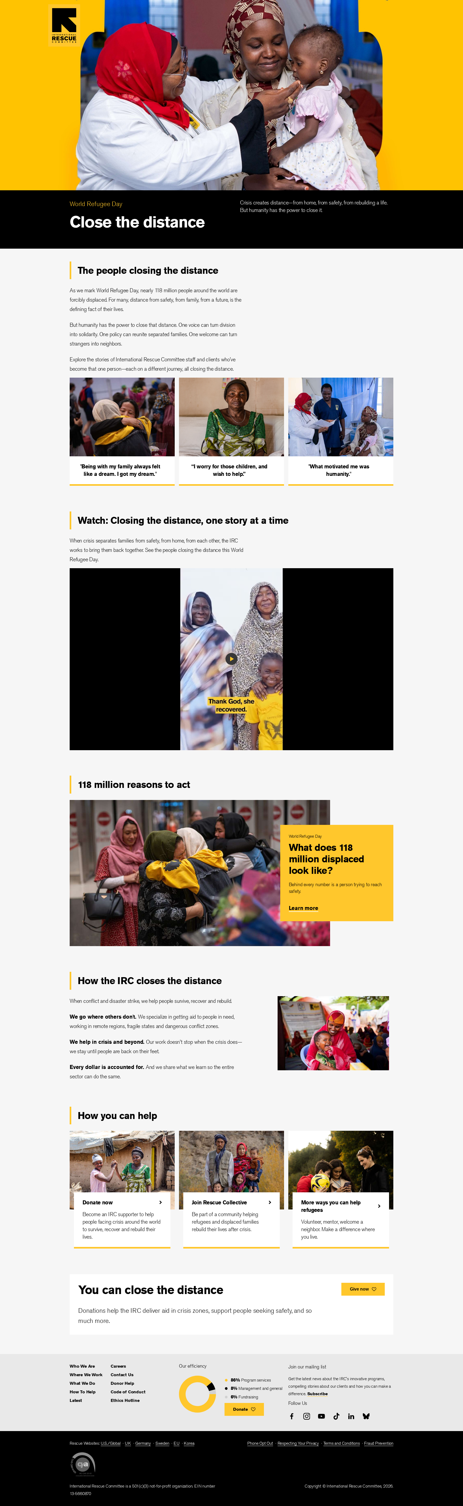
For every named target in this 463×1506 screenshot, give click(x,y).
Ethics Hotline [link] (125, 1400)
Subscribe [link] (317, 1393)
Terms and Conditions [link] (341, 1443)
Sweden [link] (162, 1443)
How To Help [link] (83, 1391)
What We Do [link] (82, 1383)
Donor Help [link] (122, 1383)
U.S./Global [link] (111, 1443)
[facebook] (291, 1416)
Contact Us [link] (122, 1374)
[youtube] (321, 1416)
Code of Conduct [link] (128, 1391)
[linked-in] (351, 1416)
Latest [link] (76, 1400)
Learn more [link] (303, 908)
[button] (244, 1409)
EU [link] (177, 1443)
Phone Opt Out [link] (260, 1443)
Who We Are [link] (82, 1366)
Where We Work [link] (86, 1374)
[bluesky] (366, 1416)
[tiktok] (336, 1416)
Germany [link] (143, 1443)
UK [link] (128, 1443)
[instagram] (306, 1416)
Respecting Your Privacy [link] (298, 1443)
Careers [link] (118, 1366)
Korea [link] (189, 1443)
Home (64, 25)
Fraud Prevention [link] (378, 1443)
